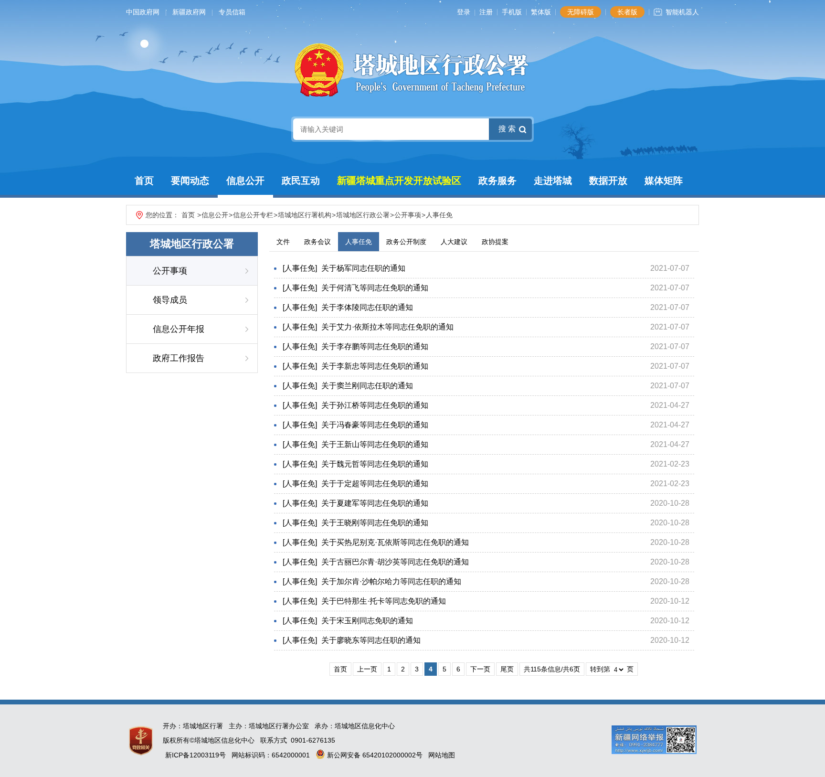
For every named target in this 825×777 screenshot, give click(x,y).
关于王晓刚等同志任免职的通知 (374, 523)
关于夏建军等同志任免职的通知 (374, 503)
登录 (463, 12)
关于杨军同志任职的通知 (363, 268)
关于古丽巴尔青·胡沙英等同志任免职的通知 (395, 562)
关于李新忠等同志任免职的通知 (374, 366)
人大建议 (454, 241)
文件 (283, 241)
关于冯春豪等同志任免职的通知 (374, 425)
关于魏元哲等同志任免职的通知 (374, 464)
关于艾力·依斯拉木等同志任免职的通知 (387, 327)
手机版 (512, 12)
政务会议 (317, 241)
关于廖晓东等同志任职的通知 (371, 640)
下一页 (480, 669)
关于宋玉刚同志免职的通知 (367, 621)
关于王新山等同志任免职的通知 (374, 444)
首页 (144, 180)
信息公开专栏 (253, 215)
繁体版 (541, 12)
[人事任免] (300, 268)
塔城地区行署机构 (304, 215)
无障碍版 (580, 12)
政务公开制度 (406, 241)
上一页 (367, 669)
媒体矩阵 (664, 180)
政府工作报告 (178, 358)
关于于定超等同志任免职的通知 (374, 483)
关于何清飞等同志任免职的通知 (374, 288)
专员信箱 (232, 12)
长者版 (627, 12)
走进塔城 (553, 180)
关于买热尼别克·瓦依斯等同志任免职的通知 (395, 542)
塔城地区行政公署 (363, 215)
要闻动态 (190, 180)
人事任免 (439, 215)
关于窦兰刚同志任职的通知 (367, 386)
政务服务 (497, 180)
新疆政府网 (189, 12)
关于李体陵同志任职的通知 (367, 307)
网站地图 (441, 755)
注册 (486, 12)
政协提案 (495, 241)
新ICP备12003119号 (195, 755)
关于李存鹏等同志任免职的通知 (374, 346)
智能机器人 (682, 12)
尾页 (507, 669)
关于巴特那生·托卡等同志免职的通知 (383, 601)
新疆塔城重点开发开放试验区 (399, 180)
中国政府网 (142, 12)
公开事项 (407, 215)
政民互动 (301, 180)
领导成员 (170, 300)
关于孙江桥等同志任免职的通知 (374, 405)
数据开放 (608, 180)
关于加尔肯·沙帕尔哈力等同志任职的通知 (391, 581)
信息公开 (245, 180)
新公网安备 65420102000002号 (374, 755)
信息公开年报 (178, 329)
